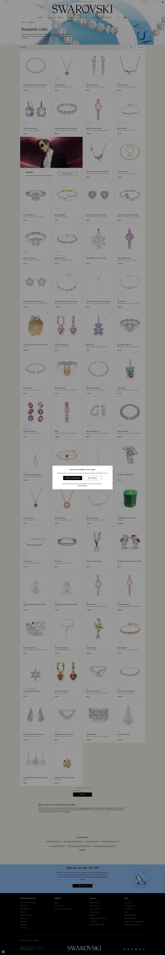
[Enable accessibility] (3, 951)
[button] (110, 467)
